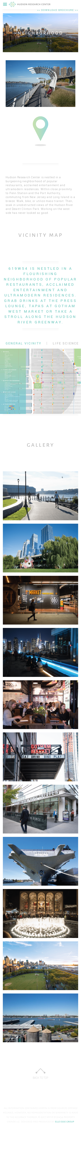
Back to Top (40, 1078)
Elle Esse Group (64, 1121)
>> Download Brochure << (57, 9)
